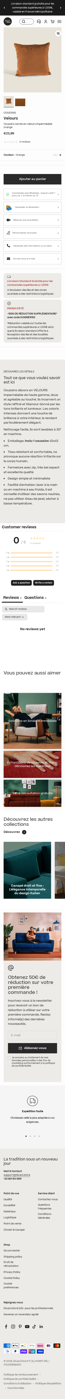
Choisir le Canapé (14, 1230)
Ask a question (21, 582)
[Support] (39, 22)
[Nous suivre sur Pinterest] (20, 1326)
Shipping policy (13, 1257)
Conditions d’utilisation (17, 1383)
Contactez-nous (48, 1199)
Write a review (43, 582)
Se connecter (12, 1250)
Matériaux (10, 1211)
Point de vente (12, 1224)
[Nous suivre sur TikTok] (34, 1326)
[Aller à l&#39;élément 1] (9, 101)
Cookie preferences (11, 1285)
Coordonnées (15, 1388)
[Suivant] (60, 8)
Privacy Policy (12, 1272)
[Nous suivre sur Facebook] (6, 1326)
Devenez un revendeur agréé (21, 1314)
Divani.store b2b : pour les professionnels (28, 1308)
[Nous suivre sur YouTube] (27, 1326)
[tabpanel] (32, 637)
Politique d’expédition (48, 1383)
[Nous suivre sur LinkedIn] (41, 1326)
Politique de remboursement (21, 1375)
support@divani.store (17, 1175)
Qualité (8, 1199)
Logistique (10, 1217)
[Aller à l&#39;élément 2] (20, 103)
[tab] (35, 598)
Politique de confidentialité (20, 1379)
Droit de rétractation (11, 1264)
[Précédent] (4, 8)
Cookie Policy (12, 1278)
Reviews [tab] (12, 597)
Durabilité (9, 1205)
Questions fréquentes (44, 1207)
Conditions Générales (44, 1216)
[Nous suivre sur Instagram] (13, 1326)
